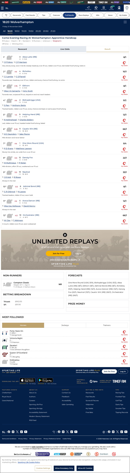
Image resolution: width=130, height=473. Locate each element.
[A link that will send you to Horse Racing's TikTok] (72, 432)
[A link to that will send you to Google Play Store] (47, 381)
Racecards (90, 393)
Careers (32, 400)
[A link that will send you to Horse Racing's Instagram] (63, 432)
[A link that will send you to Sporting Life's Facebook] (9, 432)
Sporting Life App (35, 408)
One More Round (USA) (33, 143)
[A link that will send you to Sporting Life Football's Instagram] (113, 432)
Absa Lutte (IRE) (29, 57)
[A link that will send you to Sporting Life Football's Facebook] (109, 432)
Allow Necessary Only (64, 468)
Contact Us (66, 393)
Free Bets (89, 412)
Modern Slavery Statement (39, 416)
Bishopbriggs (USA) (31, 100)
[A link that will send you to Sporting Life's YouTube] (26, 432)
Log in (78, 253)
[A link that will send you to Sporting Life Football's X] (117, 432)
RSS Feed (32, 420)
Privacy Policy (22, 439)
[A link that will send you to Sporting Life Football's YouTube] (126, 432)
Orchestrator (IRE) (31, 215)
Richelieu (26, 71)
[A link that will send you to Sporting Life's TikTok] (21, 432)
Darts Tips (119, 404)
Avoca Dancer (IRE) (31, 201)
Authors (32, 397)
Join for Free (58, 253)
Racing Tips (120, 393)
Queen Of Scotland (18, 353)
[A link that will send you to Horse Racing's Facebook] (59, 432)
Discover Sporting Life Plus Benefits (63, 260)
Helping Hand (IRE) (31, 114)
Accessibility (66, 400)
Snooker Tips (120, 408)
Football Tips (120, 397)
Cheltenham (7, 393)
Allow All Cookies (85, 468)
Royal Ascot (6, 397)
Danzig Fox (27, 157)
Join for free (109, 371)
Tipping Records (122, 412)
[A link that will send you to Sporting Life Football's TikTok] (122, 432)
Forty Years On (16, 331)
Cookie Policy (67, 439)
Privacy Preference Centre (52, 439)
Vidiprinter (90, 404)
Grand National (7, 400)
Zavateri (13, 345)
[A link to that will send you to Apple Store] (28, 381)
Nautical (26, 172)
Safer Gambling (68, 404)
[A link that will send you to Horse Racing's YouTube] (76, 432)
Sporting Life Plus (36, 404)
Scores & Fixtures (92, 400)
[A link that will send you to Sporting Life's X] (17, 432)
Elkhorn (26, 85)
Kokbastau (14, 360)
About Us (32, 393)
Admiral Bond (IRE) (31, 186)
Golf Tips (119, 400)
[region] (65, 465)
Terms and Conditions (9, 439)
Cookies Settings (43, 468)
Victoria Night (16, 338)
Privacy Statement (35, 439)
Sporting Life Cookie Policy (29, 462)
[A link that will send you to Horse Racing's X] (67, 432)
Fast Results (90, 397)
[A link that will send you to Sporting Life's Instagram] (13, 432)
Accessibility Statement (38, 412)
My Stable (89, 408)
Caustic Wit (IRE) (30, 129)
